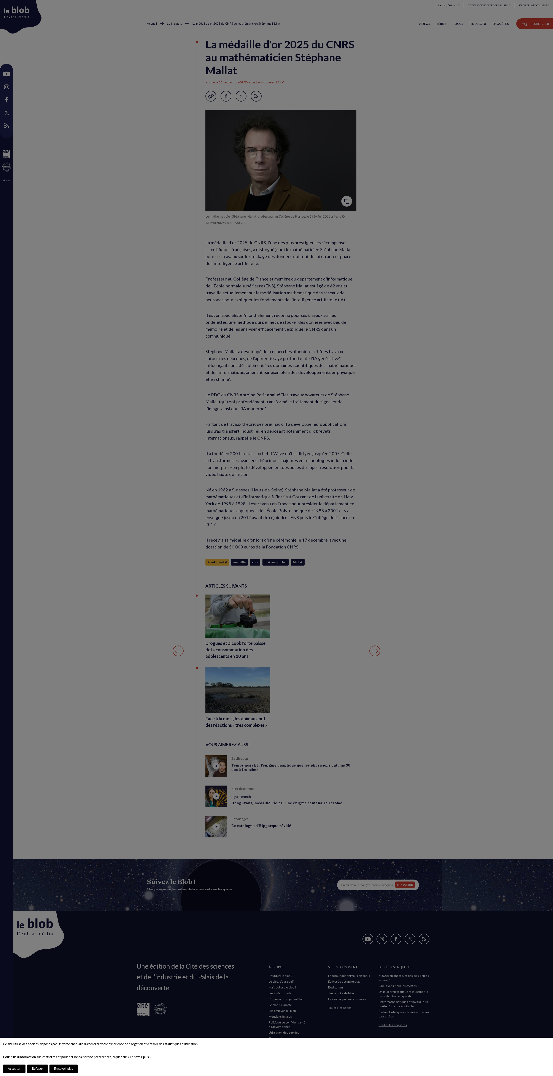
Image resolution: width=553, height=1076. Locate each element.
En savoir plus (63, 1068)
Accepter (14, 1068)
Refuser (37, 1068)
